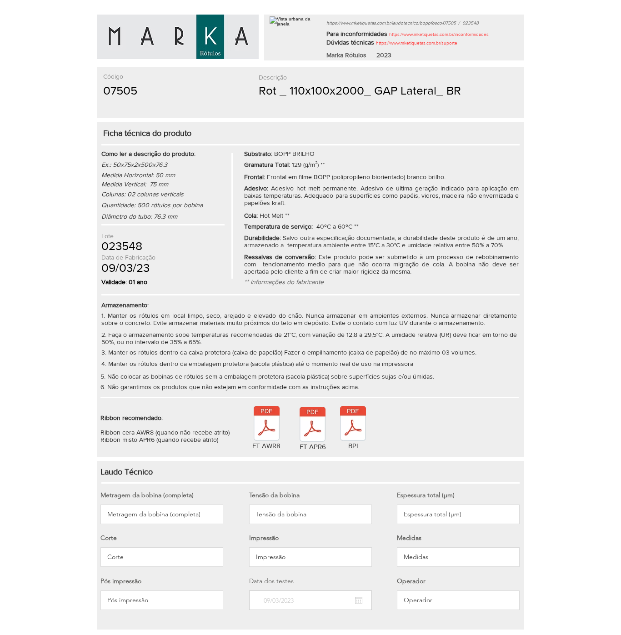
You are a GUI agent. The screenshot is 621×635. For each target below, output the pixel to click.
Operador (411, 581)
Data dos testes (271, 581)
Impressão (264, 538)
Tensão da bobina (274, 495)
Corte (108, 538)
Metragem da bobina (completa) (147, 495)
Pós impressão (120, 581)
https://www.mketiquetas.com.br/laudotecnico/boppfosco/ (384, 22)
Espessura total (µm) (426, 495)
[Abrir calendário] (358, 600)
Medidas (409, 538)
